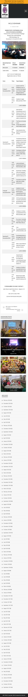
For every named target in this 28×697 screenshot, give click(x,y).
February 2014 (7, 674)
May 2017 (6, 617)
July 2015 (6, 646)
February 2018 (7, 589)
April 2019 (6, 548)
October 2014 (7, 665)
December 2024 (7, 428)
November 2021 (7, 482)
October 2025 (7, 406)
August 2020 (6, 504)
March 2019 (6, 551)
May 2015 (6, 649)
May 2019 (6, 545)
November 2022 (7, 463)
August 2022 (6, 469)
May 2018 (6, 580)
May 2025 (6, 419)
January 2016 (7, 636)
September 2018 (7, 567)
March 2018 (6, 586)
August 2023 (6, 450)
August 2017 (6, 608)
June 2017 (6, 614)
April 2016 (6, 633)
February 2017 (7, 627)
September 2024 (7, 431)
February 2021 (7, 491)
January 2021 (7, 494)
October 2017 (7, 602)
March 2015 (6, 655)
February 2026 (7, 400)
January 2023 (7, 460)
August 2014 (6, 668)
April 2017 (6, 621)
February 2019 (7, 554)
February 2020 (7, 517)
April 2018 (6, 583)
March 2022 (6, 472)
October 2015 (7, 640)
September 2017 (7, 605)
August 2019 (6, 535)
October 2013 (7, 684)
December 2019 (7, 523)
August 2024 (6, 435)
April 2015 (6, 652)
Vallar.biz (23, 695)
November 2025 (7, 403)
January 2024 (7, 441)
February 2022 (7, 476)
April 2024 (6, 438)
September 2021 (7, 485)
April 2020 (6, 513)
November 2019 (7, 526)
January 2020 (7, 520)
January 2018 (7, 592)
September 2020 (7, 501)
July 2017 (6, 611)
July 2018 (6, 573)
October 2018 (7, 564)
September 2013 (7, 687)
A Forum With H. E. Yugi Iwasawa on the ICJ (13, 350)
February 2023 (7, 457)
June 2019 (6, 542)
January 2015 (7, 658)
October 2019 (7, 529)
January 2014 (7, 677)
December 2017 (7, 595)
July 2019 (6, 539)
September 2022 (7, 466)
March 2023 (6, 453)
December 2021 (7, 479)
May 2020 (6, 510)
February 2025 (7, 425)
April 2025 (6, 422)
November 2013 (7, 681)
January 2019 (7, 558)
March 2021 (6, 488)
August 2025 (6, 412)
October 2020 (7, 498)
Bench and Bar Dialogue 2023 (13, 333)
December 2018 (7, 561)
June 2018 (6, 576)
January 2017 (7, 630)
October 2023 (7, 447)
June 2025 (6, 416)
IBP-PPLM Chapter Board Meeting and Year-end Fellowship (13, 368)
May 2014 (6, 671)
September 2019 (7, 532)
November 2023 (7, 444)
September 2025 (7, 409)
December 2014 (7, 662)
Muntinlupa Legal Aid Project (13, 388)
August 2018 (6, 570)
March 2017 (6, 624)
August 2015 (6, 643)
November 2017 (7, 599)
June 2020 (6, 507)
